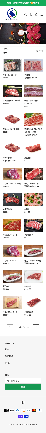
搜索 (7, 349)
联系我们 (9, 356)
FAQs (7, 363)
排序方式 (6, 49)
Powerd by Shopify (30, 425)
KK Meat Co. (19, 425)
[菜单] (41, 14)
